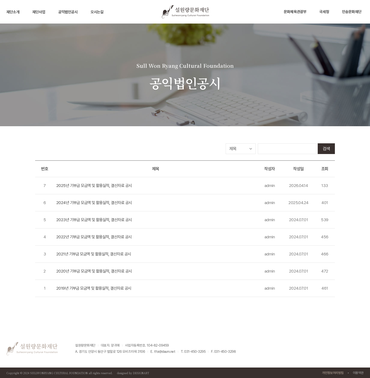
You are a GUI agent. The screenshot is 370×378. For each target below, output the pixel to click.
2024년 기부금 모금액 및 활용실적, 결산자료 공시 (94, 203)
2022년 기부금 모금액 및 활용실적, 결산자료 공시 (93, 237)
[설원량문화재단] (185, 12)
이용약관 (358, 373)
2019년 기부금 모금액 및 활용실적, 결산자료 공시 (93, 288)
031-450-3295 (195, 352)
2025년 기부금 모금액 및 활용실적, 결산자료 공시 (94, 186)
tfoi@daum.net (164, 352)
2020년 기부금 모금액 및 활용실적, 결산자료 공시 (94, 271)
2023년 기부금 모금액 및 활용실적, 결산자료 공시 (94, 220)
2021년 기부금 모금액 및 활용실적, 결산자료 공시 (93, 254)
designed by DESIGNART (133, 373)
